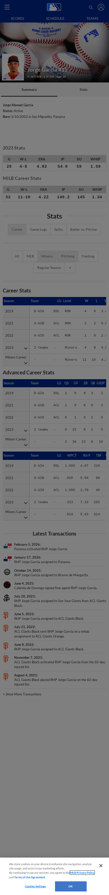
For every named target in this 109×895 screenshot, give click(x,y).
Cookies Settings (35, 886)
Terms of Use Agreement (29, 877)
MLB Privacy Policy (82, 872)
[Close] (100, 865)
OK (70, 886)
